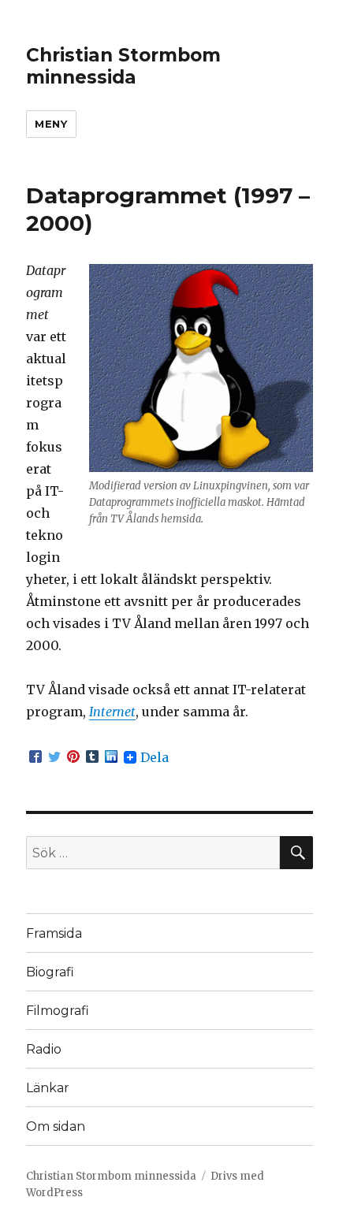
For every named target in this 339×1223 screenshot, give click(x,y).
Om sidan (55, 1126)
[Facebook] (35, 757)
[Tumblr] (92, 757)
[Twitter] (54, 757)
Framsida (54, 933)
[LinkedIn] (111, 757)
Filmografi (57, 1010)
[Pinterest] (73, 757)
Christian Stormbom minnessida (123, 66)
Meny (51, 123)
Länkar (47, 1087)
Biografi (50, 972)
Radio (43, 1049)
